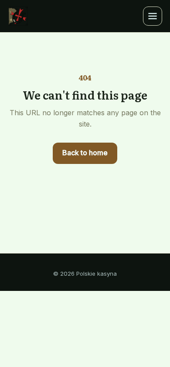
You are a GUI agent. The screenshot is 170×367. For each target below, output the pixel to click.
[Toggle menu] (152, 16)
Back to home (85, 152)
